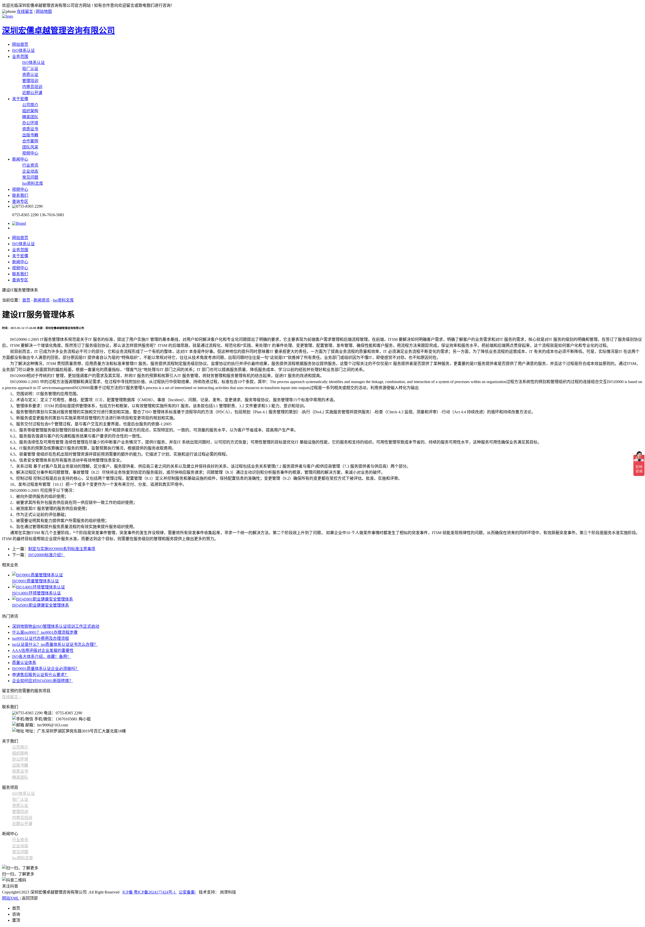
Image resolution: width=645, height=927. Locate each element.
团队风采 (30, 147)
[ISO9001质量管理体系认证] (327, 575)
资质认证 (30, 74)
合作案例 (30, 141)
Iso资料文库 (32, 183)
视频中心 (30, 153)
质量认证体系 (24, 662)
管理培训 (30, 81)
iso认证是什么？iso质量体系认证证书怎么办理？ (55, 644)
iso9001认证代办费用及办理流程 (40, 638)
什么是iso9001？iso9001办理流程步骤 (45, 632)
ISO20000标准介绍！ (46, 555)
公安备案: (187, 892)
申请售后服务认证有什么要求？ (40, 675)
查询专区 (20, 201)
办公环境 (30, 123)
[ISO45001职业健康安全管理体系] (327, 599)
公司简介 (30, 105)
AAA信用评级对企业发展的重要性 (43, 650)
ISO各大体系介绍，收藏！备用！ (41, 656)
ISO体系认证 (23, 50)
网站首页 (20, 44)
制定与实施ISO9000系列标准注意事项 (61, 549)
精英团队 (30, 117)
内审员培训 (32, 87)
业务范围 (20, 56)
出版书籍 (30, 135)
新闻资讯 (42, 300)
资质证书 (30, 129)
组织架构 (30, 111)
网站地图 (44, 11)
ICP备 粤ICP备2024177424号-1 (149, 892)
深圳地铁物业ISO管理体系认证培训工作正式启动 (55, 626)
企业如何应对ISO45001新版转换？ (42, 681)
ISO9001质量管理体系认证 (35, 581)
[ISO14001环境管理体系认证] (327, 587)
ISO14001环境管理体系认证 (36, 593)
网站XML (10, 898)
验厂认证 (30, 68)
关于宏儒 (20, 99)
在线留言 (25, 11)
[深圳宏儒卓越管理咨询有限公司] (19, 223)
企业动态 (30, 171)
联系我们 (20, 195)
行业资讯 (30, 165)
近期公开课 (32, 93)
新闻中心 (20, 159)
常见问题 (30, 177)
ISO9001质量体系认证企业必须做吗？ (45, 668)
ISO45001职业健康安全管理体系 (40, 605)
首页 (26, 300)
